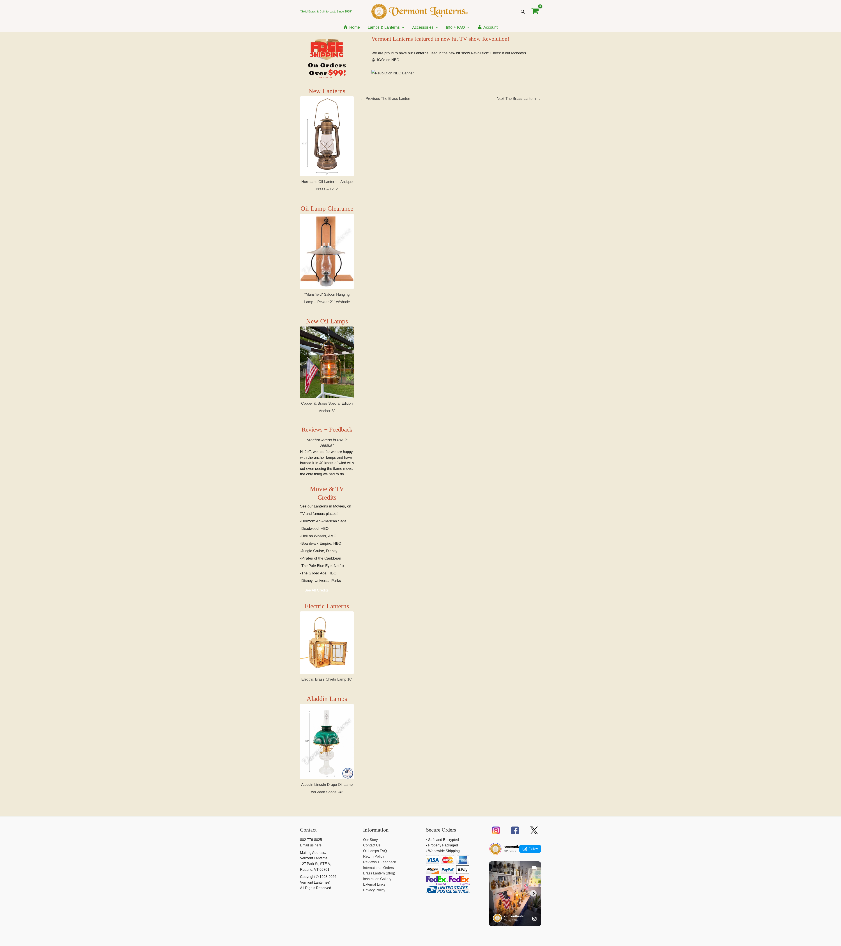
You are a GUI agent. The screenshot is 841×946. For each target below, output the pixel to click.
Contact (308, 830)
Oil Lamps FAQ (375, 851)
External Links (374, 884)
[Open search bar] (523, 12)
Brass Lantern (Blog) (379, 873)
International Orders (378, 868)
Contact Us (371, 845)
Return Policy (373, 856)
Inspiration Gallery (377, 879)
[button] (402, 27)
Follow (533, 848)
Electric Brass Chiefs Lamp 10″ (327, 679)
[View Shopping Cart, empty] (535, 11)
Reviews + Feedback (327, 429)
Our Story (370, 840)
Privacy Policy (374, 890)
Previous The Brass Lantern (386, 98)
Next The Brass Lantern (519, 98)
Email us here (311, 845)
